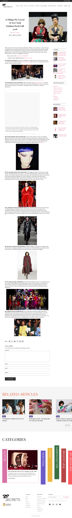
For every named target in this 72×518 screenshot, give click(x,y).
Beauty (21, 5)
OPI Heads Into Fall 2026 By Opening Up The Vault (62, 116)
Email (6, 368)
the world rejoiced (26, 62)
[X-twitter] (53, 504)
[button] (10, 35)
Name (6, 363)
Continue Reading (11, 478)
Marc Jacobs (17, 133)
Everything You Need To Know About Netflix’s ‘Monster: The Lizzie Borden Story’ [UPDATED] (62, 122)
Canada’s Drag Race (57, 93)
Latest (17, 5)
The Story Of (60, 5)
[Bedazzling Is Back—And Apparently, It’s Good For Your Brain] (40, 406)
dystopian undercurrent (39, 82)
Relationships (43, 5)
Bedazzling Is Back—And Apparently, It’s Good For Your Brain (39, 419)
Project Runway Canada (57, 91)
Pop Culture (31, 5)
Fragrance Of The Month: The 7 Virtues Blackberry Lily (62, 77)
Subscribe (66, 497)
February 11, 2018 (28, 58)
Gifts (54, 94)
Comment (7, 350)
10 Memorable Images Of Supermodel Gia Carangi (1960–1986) (62, 54)
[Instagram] (56, 504)
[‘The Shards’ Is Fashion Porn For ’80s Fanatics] (13, 406)
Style (25, 5)
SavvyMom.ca (55, 99)
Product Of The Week (57, 89)
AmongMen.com (56, 98)
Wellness (37, 5)
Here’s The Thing (52, 5)
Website (6, 372)
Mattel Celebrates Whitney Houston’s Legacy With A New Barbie (62, 109)
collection (42, 142)
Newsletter (55, 96)
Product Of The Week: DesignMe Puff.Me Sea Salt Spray (62, 129)
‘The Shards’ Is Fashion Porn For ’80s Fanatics (62, 135)
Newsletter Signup (5, 0)
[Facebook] (49, 504)
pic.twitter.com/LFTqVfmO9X (22, 56)
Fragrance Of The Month (57, 88)
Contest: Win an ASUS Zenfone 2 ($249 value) (62, 65)
